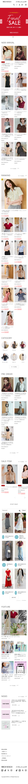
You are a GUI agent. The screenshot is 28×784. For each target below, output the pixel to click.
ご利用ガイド (4, 751)
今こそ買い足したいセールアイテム (10, 636)
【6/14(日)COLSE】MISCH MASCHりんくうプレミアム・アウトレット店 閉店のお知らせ (18, 712)
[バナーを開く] (14, 22)
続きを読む (14, 715)
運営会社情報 (4, 760)
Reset (24, 510)
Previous (15, 498)
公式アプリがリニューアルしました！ (20, 675)
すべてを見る (13, 168)
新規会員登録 (4, 749)
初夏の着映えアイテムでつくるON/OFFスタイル (20, 656)
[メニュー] (25, 5)
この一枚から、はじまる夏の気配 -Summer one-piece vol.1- (7, 676)
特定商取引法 (4, 753)
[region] (14, 22)
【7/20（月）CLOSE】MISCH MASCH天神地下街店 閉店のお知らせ (18, 701)
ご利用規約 (3, 758)
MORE (14, 597)
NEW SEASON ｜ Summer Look (6, 655)
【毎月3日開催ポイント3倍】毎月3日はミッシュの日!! (18, 722)
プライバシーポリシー (6, 755)
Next (25, 498)
